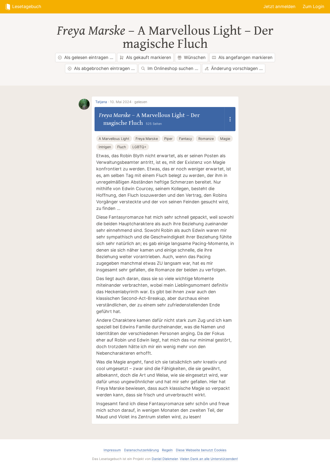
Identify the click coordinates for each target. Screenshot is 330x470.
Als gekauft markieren (148, 57)
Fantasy (185, 139)
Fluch (121, 147)
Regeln (167, 450)
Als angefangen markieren (245, 57)
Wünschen (195, 57)
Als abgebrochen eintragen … (104, 68)
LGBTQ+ (139, 147)
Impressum (112, 450)
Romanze (206, 139)
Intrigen (105, 147)
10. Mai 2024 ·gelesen (128, 102)
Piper (168, 139)
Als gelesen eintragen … (88, 57)
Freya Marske (91, 30)
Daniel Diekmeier (165, 459)
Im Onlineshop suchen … (173, 68)
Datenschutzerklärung (141, 450)
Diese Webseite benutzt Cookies (201, 450)
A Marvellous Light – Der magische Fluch (198, 37)
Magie (225, 139)
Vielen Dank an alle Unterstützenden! (209, 459)
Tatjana (101, 102)
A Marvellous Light (114, 139)
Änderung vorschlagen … (237, 68)
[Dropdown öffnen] (229, 119)
